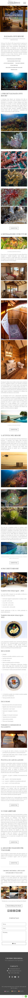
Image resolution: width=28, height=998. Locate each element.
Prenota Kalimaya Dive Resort (14, 905)
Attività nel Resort (9, 63)
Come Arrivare (14, 65)
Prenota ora (14, 69)
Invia (14, 943)
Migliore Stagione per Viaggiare (14, 67)
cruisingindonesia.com (14, 968)
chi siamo (15, 988)
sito (11, 988)
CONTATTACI (14, 228)
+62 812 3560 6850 (14, 972)
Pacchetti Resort (20, 63)
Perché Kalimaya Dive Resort (14, 59)
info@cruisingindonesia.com (14, 970)
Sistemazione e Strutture (14, 61)
